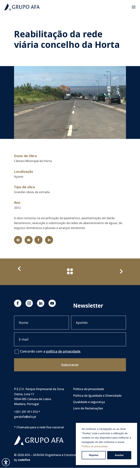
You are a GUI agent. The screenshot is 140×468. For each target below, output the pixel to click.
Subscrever (70, 365)
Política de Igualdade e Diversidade (97, 396)
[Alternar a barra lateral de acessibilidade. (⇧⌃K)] (6, 462)
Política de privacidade (95, 446)
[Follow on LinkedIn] (40, 303)
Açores (18, 177)
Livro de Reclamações (88, 408)
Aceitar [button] (119, 455)
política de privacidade (63, 351)
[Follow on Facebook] (17, 303)
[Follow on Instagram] (29, 303)
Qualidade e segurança (89, 402)
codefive (24, 460)
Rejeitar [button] (93, 455)
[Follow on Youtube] (52, 303)
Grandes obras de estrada (32, 192)
